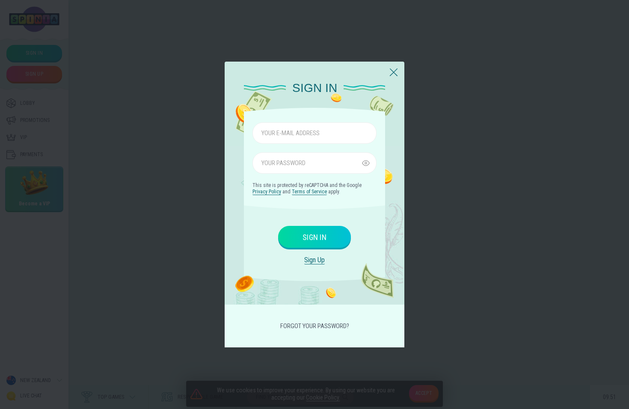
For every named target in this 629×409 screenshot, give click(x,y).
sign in (314, 237)
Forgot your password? (314, 326)
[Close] (393, 73)
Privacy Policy (266, 192)
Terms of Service (309, 192)
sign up (314, 260)
